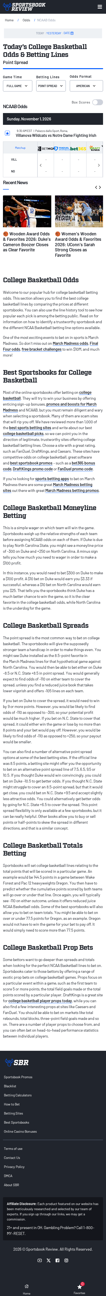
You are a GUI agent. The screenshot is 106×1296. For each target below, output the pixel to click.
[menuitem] (53, 1076)
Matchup (20, 147)
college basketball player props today (40, 1000)
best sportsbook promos (31, 463)
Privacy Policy (14, 1167)
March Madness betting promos (72, 490)
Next (99, 164)
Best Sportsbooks (16, 1122)
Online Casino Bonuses (20, 1131)
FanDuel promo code (75, 468)
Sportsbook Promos (18, 1077)
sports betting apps (52, 478)
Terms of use (13, 1148)
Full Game (14, 86)
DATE (67, 33)
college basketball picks (23, 433)
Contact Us (12, 1157)
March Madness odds (70, 343)
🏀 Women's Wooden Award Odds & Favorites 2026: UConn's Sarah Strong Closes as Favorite (78, 244)
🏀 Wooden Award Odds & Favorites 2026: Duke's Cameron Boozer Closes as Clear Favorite (27, 241)
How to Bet (12, 1104)
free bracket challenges (42, 349)
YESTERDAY (53, 33)
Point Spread (47, 86)
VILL (14, 159)
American (83, 86)
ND (13, 171)
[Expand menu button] (100, 7)
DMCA (8, 1176)
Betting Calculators (18, 1095)
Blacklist (10, 1086)
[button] (87, 102)
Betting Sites (13, 1113)
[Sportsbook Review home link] (17, 1062)
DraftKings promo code (33, 468)
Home (9, 20)
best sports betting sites (30, 427)
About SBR (11, 1185)
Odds (26, 20)
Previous (41, 164)
